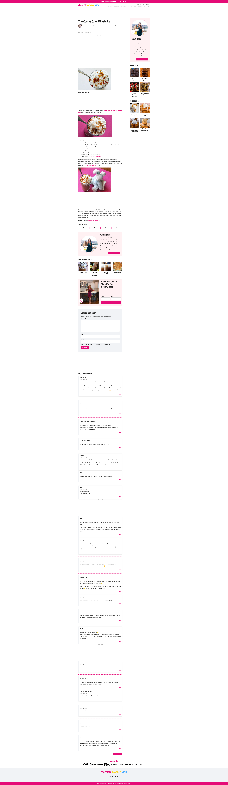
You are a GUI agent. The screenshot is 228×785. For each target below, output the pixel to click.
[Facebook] (123, 1)
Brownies (110, 6)
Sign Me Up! (110, 302)
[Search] (148, 7)
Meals (145, 6)
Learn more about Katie (142, 59)
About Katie (139, 4)
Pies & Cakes (123, 6)
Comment (84, 318)
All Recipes (147, 4)
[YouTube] (120, 1)
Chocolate (130, 6)
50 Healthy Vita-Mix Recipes (94, 220)
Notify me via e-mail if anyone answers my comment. (96, 344)
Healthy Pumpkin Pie (135, 114)
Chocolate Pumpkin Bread (144, 79)
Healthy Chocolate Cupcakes (134, 95)
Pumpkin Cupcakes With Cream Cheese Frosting (134, 131)
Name (82, 334)
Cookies (140, 6)
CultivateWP (129, 783)
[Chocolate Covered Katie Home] (88, 6)
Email (102, 296)
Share (121, 25)
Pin (116, 25)
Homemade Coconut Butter (94, 156)
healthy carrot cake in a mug (90, 165)
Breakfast (116, 6)
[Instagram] (118, 1)
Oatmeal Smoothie (106, 273)
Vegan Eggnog (117, 272)
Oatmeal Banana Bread (145, 94)
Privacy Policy (114, 783)
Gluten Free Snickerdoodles (144, 129)
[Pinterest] (125, 1)
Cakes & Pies (116, 778)
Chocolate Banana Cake (135, 79)
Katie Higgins (86, 25)
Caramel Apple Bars (144, 114)
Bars (135, 6)
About (130, 778)
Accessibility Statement (120, 783)
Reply (120, 394)
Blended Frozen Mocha (83, 273)
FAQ (143, 4)
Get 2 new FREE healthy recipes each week (108, 1)
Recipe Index (99, 778)
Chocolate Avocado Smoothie (94, 274)
